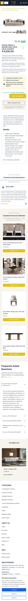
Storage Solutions (7, 496)
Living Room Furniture (8, 489)
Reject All (14, 597)
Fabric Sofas (5, 517)
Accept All (14, 589)
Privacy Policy (6, 553)
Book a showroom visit (14, 102)
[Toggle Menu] (2, 2)
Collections (5, 507)
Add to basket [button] (14, 319)
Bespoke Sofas (6, 514)
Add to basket (18, 96)
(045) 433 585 (9, 107)
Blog (3, 544)
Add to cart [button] (14, 250)
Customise (14, 593)
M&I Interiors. (8, 377)
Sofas (7, 8)
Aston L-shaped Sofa (10, 469)
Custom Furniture (7, 492)
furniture (21, 397)
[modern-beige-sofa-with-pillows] (14, 21)
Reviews (4, 533)
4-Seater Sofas (13, 8)
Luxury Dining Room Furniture (10, 503)
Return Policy (6, 557)
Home (3, 8)
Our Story (4, 530)
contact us (9, 84)
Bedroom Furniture (7, 499)
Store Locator (6, 537)
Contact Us (5, 541)
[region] (14, 588)
